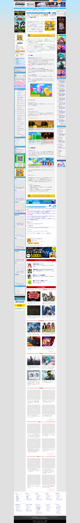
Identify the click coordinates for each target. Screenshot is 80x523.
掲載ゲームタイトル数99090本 (19, 5)
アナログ (53, 8)
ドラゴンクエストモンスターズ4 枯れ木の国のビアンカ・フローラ (62, 134)
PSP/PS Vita (57, 493)
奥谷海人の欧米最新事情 (20, 90)
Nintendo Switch (18, 152)
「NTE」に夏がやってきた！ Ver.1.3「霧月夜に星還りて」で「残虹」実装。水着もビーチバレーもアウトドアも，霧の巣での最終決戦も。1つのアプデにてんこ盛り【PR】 (48, 367)
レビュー (17, 495)
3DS (42, 231)
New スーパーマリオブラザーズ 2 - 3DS (36, 245)
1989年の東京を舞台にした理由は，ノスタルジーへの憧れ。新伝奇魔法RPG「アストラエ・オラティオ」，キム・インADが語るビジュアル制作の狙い (20, 260)
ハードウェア (45, 8)
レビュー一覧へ (51, 454)
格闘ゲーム (58, 507)
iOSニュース (38, 505)
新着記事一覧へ (51, 351)
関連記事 (33, 29)
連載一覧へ (51, 419)
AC (49, 8)
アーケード (57, 504)
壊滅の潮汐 (60, 151)
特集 (17, 61)
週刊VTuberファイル (20, 99)
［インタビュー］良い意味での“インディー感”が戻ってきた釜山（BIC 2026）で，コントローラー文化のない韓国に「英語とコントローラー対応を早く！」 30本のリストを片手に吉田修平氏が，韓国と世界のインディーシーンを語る (20, 272)
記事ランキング (18, 500)
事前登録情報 (38, 507)
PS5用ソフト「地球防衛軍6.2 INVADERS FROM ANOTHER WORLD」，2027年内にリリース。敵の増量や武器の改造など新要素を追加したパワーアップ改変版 (62, 94)
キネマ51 (18, 132)
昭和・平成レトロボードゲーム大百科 (20, 119)
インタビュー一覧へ (51, 489)
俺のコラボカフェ (19, 117)
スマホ (34, 8)
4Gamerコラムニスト (20, 121)
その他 (57, 512)
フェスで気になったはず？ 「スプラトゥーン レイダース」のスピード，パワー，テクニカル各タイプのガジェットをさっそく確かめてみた (19, 235)
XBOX (22, 8)
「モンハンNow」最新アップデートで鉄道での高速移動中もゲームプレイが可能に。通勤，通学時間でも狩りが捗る (62, 99)
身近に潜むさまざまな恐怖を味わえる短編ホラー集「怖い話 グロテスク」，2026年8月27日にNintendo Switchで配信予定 (34, 317)
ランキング (63, 0)
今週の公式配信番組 (20, 97)
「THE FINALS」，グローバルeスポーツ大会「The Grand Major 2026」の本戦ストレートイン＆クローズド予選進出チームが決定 (48, 348)
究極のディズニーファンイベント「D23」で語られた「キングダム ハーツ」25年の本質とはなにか (19, 283)
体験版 (17, 496)
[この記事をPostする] (49, 12)
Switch (30, 8)
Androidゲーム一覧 (39, 513)
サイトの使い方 (25, 0)
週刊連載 (17, 498)
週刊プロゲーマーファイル (20, 95)
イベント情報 (58, 506)
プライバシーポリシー (19, 287)
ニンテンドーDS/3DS (28, 504)
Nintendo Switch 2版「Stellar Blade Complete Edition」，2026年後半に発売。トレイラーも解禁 (48, 317)
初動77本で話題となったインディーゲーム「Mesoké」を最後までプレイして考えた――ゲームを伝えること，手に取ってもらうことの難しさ (19, 247)
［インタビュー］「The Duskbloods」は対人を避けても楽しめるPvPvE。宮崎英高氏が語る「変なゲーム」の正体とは (48, 486)
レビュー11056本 (17, 6)
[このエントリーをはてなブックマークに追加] (55, 13)
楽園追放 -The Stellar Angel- (62, 148)
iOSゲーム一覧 (38, 512)
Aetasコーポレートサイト (19, 293)
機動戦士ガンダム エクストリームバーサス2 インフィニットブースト (62, 141)
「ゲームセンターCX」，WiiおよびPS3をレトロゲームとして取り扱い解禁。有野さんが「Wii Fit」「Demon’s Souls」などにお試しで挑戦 (62, 86)
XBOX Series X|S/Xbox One (19, 149)
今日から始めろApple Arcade (21, 115)
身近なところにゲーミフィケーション (20, 130)
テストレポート (48, 506)
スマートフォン (38, 504)
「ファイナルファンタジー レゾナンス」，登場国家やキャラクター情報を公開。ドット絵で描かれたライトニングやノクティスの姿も (48, 303)
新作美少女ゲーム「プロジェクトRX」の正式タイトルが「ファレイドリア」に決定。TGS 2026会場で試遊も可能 (62, 108)
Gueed (49, 233)
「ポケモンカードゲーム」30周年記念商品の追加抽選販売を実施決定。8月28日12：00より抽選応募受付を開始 (62, 90)
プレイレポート (38, 495)
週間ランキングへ (63, 123)
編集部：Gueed (54, 18)
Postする (52, 205)
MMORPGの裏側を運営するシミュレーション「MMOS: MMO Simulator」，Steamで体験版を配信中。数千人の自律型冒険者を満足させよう (62, 116)
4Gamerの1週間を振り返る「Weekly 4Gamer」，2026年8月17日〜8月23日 (47, 416)
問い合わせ (29, 0)
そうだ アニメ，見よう (20, 111)
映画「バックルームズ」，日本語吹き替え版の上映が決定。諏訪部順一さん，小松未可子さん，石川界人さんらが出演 (48, 334)
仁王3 (59, 153)
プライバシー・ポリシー (40, 520)
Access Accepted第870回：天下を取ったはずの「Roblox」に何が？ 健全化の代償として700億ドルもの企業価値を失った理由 (62, 121)
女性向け (37, 8)
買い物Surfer (19, 126)
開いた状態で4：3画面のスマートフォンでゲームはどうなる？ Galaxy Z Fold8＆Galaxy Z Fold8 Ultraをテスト (48, 450)
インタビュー (18, 497)
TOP (16, 8)
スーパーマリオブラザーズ (32, 233)
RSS (15, 0)
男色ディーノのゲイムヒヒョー (20, 101)
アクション (46, 231)
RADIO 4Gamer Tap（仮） (20, 109)
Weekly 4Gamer (19, 92)
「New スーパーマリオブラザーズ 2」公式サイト (42, 35)
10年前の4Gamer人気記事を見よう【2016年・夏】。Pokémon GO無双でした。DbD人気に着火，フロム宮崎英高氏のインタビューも (20, 199)
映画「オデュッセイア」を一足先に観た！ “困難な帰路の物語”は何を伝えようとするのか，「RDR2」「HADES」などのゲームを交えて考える (19, 188)
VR (41, 8)
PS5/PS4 (26, 8)
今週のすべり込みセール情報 (20, 106)
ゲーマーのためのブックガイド (20, 113)
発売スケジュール (29, 498)
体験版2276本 (23, 6)
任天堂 (17, 45)
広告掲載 (46, 520)
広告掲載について (18, 291)
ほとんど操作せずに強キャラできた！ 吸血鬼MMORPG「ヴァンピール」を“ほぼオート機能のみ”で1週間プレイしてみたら (20, 224)
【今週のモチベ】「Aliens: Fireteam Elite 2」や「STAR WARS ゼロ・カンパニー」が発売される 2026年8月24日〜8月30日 (48, 401)
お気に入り (55, 0)
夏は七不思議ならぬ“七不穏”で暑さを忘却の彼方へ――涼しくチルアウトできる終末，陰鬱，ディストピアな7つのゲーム (19, 211)
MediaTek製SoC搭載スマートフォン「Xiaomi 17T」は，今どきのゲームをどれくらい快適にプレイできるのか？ (48, 435)
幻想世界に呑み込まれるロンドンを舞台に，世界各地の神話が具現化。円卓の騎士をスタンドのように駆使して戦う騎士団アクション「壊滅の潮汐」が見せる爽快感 (34, 450)
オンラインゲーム (19, 494)
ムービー (17, 499)
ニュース (17, 60)
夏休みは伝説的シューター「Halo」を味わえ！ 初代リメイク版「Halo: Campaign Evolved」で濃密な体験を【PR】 (48, 381)
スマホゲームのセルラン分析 (20, 103)
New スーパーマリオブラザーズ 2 (19, 41)
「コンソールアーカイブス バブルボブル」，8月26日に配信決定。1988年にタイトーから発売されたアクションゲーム (34, 303)
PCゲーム (27, 493)
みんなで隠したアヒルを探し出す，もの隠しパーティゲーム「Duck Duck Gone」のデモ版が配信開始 (34, 348)
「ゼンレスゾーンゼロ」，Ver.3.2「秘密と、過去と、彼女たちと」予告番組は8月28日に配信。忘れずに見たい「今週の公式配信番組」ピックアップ (34, 402)
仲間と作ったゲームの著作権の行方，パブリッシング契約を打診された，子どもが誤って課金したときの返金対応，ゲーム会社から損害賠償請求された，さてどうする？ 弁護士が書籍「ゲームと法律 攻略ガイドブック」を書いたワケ (34, 383)
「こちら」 (44, 517)
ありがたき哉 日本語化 (20, 128)
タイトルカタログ (29, 499)
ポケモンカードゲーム (62, 128)
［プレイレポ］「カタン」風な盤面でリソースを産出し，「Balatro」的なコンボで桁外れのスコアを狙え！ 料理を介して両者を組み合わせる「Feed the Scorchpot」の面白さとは (34, 435)
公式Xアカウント (19, 0)
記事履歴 (59, 0)
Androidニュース (39, 506)
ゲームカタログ (58, 513)
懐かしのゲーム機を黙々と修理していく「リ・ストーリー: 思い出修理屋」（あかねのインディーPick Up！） (33, 416)
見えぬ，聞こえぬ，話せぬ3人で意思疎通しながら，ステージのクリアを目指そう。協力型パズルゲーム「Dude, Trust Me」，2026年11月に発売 (62, 112)
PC (18, 8)
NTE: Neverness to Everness (62, 157)
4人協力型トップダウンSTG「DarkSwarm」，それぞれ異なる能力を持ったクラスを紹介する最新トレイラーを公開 (34, 334)
